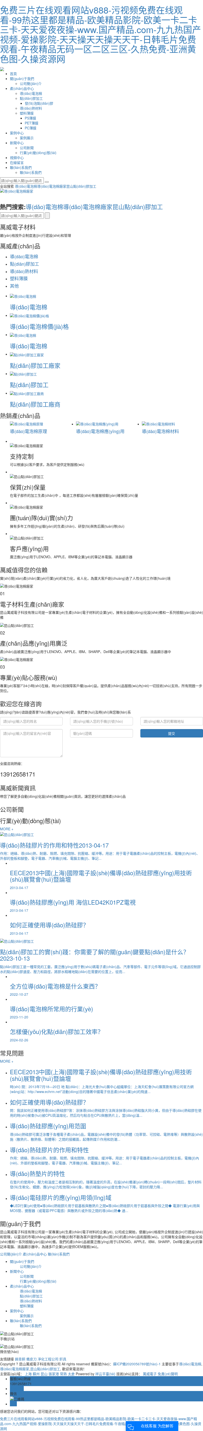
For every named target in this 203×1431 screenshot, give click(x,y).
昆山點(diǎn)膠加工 (81, 186)
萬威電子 (150, 1373)
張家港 (54, 1373)
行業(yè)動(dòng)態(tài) (38, 152)
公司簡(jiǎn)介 (31, 83)
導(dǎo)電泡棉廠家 (51, 186)
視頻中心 (17, 157)
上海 (28, 1373)
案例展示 (27, 137)
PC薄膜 (30, 127)
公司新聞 (27, 147)
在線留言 (17, 162)
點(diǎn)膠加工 (31, 98)
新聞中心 (17, 142)
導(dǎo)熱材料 (31, 108)
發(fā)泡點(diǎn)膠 (39, 103)
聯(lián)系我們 (21, 167)
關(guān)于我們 (22, 78)
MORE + (6, 828)
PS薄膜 (30, 118)
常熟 (63, 1373)
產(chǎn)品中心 (22, 88)
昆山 (44, 1373)
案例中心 (17, 132)
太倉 (71, 1373)
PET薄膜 (31, 122)
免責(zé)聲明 (168, 1373)
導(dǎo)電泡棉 (31, 93)
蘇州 (36, 1373)
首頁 (13, 73)
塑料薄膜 (27, 113)
